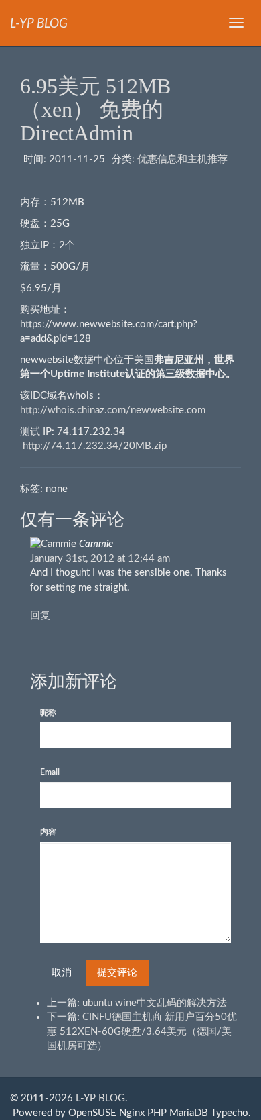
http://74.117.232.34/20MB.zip (95, 446)
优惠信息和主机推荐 (182, 159)
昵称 (48, 713)
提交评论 (117, 973)
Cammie (96, 544)
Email (50, 772)
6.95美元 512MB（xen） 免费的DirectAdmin (95, 109)
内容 (48, 832)
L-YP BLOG (100, 1098)
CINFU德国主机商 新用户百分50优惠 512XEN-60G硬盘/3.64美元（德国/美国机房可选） (142, 1031)
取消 (62, 973)
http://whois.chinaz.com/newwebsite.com (112, 410)
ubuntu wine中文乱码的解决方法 (154, 1003)
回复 (40, 616)
